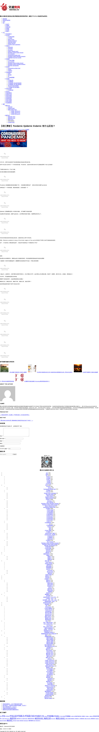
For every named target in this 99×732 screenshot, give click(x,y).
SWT (50, 528)
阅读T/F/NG (50, 688)
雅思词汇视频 (49, 642)
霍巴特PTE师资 (48, 698)
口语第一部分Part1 (15, 111)
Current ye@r (4, 448)
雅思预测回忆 (48, 691)
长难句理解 (50, 684)
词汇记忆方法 (48, 614)
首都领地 (50, 591)
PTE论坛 (7, 91)
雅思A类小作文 (11, 116)
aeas (4, 21)
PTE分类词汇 (48, 607)
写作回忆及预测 (49, 692)
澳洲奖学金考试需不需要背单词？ (11, 709)
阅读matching (50, 687)
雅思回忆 (82, 718)
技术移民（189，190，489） (50, 600)
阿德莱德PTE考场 (48, 632)
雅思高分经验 (48, 695)
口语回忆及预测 (49, 694)
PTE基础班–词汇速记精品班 (14, 84)
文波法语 (47, 577)
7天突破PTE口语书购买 (13, 87)
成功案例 (49, 647)
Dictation (10, 50)
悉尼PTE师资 (49, 574)
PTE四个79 (39, 716)
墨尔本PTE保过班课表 (13, 86)
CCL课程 (7, 25)
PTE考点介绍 (8, 94)
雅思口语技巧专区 (12, 109)
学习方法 (49, 625)
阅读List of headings (50, 685)
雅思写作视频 (49, 638)
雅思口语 (7, 105)
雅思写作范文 (31, 718)
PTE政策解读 (8, 93)
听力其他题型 (49, 668)
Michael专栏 (50, 572)
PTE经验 (50, 716)
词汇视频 (2, 718)
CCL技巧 (7, 24)
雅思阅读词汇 (48, 619)
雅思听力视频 (50, 640)
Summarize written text (14, 68)
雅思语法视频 (49, 643)
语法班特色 (50, 678)
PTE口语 (7, 35)
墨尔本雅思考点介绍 (50, 646)
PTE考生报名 (8, 98)
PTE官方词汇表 (48, 609)
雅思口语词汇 (48, 616)
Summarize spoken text (14, 55)
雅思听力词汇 (48, 618)
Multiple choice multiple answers (16, 64)
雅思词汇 (10, 720)
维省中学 (48, 593)
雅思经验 (5, 720)
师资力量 (47, 561)
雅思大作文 (10, 119)
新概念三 (50, 556)
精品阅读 (5, 18)
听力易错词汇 (50, 674)
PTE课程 (7, 78)
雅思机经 (97, 718)
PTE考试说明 (8, 97)
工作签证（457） (50, 598)
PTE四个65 (30, 716)
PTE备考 (48, 508)
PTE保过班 (10, 80)
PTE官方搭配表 (48, 608)
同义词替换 (49, 682)
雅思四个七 (77, 718)
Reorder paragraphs (13, 65)
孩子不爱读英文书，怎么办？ (10, 706)
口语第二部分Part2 (15, 112)
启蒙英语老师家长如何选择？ (10, 708)
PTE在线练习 (8, 34)
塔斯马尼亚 (50, 584)
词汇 (47, 605)
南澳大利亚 (50, 583)
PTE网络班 (10, 81)
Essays (9, 69)
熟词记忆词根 (48, 612)
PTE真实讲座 (11, 36)
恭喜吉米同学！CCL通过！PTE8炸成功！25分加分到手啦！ (15, 414)
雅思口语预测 (68, 718)
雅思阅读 (48, 681)
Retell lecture (11, 43)
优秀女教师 (48, 566)
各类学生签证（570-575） (50, 597)
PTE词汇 (57, 716)
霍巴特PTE (47, 697)
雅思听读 (49, 675)
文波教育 (27, 129)
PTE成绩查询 (8, 102)
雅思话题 (14, 720)
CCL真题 (7, 29)
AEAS (47, 474)
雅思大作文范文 (88, 718)
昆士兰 (50, 587)
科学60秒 (10, 48)
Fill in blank (11, 61)
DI (8, 76)
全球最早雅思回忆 (78, 716)
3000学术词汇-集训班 (50, 534)
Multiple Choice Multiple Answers (16, 56)
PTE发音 (10, 38)
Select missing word (13, 51)
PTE (4, 32)
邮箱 (1, 441)
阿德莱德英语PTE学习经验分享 (48, 633)
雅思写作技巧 (25, 718)
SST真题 (72, 716)
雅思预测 (31, 720)
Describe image (12, 42)
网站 (1, 443)
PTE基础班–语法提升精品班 (14, 83)
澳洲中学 (48, 580)
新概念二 (50, 558)
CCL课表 (7, 28)
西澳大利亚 (50, 590)
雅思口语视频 (49, 639)
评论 (1, 436)
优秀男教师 (48, 567)
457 (47, 473)
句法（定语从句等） (48, 623)
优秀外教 (49, 564)
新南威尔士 (50, 586)
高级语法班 (50, 539)
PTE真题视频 (11, 77)
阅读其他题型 (49, 690)
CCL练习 (7, 31)
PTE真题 (45, 716)
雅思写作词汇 (48, 615)
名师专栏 (48, 569)
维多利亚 (50, 588)
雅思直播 (1, 720)
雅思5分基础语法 (49, 628)
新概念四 (50, 559)
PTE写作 (7, 67)
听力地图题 (50, 670)
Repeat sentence (12, 40)
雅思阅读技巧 (26, 720)
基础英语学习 (46, 554)
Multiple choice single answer (15, 52)
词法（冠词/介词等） (48, 626)
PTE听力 (7, 45)
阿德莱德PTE (47, 631)
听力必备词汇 (49, 671)
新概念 (48, 555)
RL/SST (10, 75)
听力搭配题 (50, 673)
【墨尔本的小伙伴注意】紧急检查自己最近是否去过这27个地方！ (16, 420)
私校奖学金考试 (6, 20)
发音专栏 (10, 107)
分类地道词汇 (48, 611)
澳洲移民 (47, 594)
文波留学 (47, 579)
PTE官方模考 (8, 101)
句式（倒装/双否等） (48, 622)
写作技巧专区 (11, 122)
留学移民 (48, 595)
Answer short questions (14, 44)
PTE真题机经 (8, 72)
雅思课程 (48, 677)
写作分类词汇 (49, 650)
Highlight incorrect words (14, 57)
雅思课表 (50, 680)
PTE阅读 (7, 59)
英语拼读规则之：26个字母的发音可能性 (12, 704)
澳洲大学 (48, 581)
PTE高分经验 (8, 88)
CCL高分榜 (7, 27)
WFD (9, 73)
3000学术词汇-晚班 (50, 533)
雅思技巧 (93, 718)
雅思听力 (48, 667)
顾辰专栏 (50, 573)
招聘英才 (47, 576)
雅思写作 (7, 115)
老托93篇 (10, 47)
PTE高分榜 (10, 90)
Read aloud (11, 39)
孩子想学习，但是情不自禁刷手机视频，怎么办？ (14, 705)
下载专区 (47, 552)
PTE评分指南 (8, 95)
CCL (3, 23)
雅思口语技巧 (53, 718)
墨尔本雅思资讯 (48, 645)
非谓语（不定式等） (49, 629)
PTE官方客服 (8, 100)
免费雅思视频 (48, 636)
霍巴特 (34, 720)
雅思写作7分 (19, 718)
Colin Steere (49, 562)
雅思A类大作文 (7, 718)
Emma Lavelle (48, 563)
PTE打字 (10, 70)
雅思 (4, 104)
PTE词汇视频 (11, 60)
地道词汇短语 (11, 108)
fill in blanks (11, 54)
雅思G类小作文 (11, 118)
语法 (47, 621)
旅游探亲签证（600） (50, 601)
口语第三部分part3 (15, 114)
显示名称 (2, 438)
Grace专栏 (50, 570)
